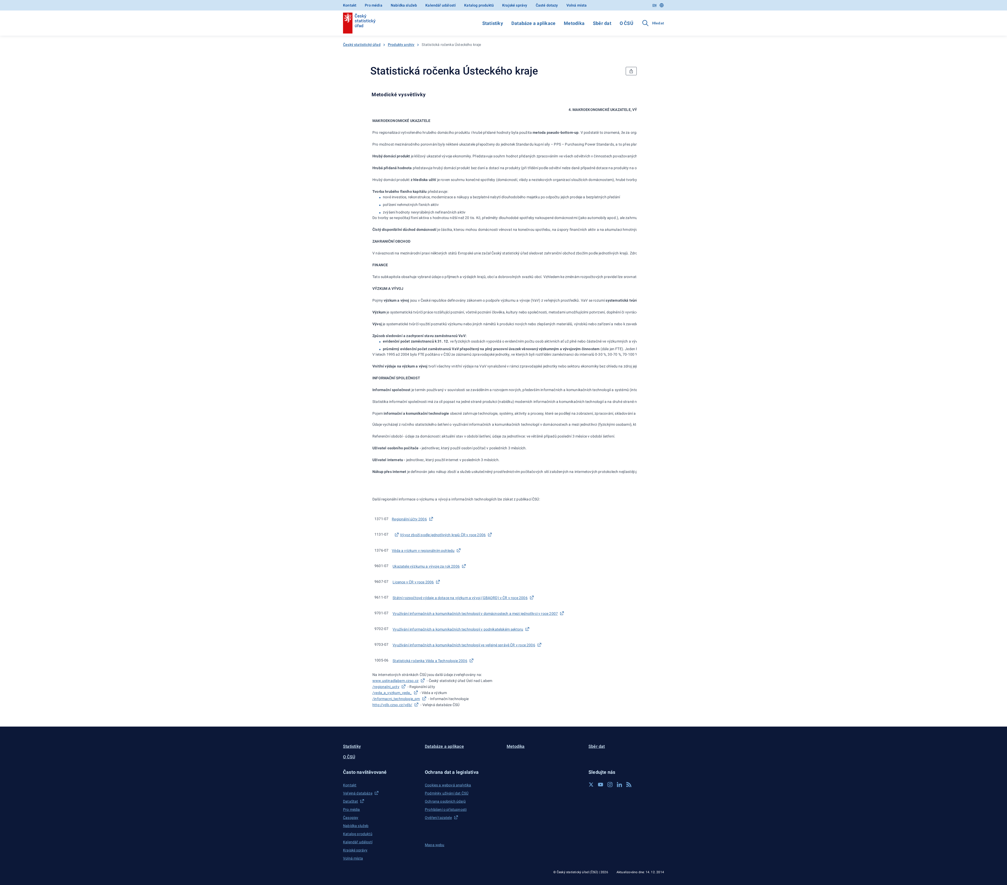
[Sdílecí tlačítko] (631, 71)
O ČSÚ (626, 23)
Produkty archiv (401, 44)
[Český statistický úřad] (359, 23)
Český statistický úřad (362, 44)
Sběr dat (602, 23)
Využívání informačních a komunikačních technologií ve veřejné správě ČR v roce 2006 (464, 645)
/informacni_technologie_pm (396, 699)
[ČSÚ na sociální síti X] (591, 784)
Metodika (574, 23)
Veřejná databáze (357, 793)
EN (654, 5)
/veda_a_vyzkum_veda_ (392, 693)
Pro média (373, 5)
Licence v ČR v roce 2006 (413, 582)
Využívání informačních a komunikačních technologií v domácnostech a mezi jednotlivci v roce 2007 (475, 613)
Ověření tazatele (438, 817)
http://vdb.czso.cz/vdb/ (392, 705)
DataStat (350, 801)
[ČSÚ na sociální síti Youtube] (600, 784)
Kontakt (349, 5)
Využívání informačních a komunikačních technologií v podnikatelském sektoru (458, 629)
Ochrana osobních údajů (445, 801)
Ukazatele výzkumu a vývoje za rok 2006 (426, 566)
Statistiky (492, 23)
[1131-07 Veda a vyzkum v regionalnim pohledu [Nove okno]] (396, 535)
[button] (381, 772)
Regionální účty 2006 (409, 519)
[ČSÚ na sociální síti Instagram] (610, 784)
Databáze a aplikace (533, 23)
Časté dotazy (547, 5)
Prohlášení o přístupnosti (446, 809)
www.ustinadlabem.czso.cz (395, 681)
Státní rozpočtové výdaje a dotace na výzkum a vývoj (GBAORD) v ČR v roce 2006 (460, 598)
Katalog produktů (479, 5)
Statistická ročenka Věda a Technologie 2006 (430, 661)
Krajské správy (514, 5)
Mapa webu (434, 845)
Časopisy (350, 817)
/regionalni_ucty (385, 687)
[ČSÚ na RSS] (628, 784)
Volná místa (576, 5)
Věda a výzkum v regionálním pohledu (423, 550)
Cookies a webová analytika (448, 785)
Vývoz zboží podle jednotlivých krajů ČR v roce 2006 (443, 535)
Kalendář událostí (440, 5)
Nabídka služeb (404, 5)
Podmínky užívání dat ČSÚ (446, 793)
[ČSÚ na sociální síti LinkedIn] (619, 784)
